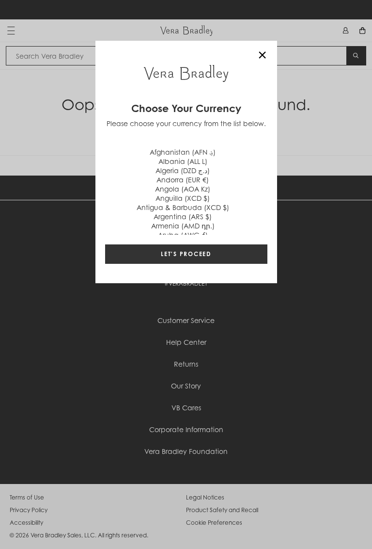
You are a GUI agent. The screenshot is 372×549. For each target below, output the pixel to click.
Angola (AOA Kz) (182, 189)
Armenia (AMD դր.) (183, 226)
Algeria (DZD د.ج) (182, 170)
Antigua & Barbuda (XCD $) (183, 207)
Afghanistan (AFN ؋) (183, 152)
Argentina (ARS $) (183, 216)
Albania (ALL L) (182, 161)
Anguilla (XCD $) (182, 198)
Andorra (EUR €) (182, 180)
